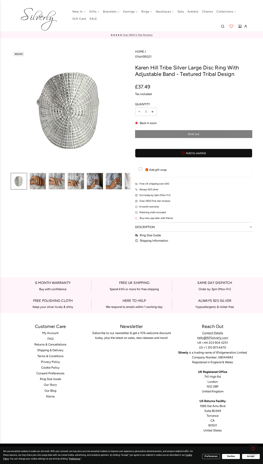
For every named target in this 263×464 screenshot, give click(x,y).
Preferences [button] (74, 459)
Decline (231, 456)
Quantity (142, 104)
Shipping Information (154, 240)
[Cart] (240, 26)
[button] (13, 110)
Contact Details (212, 333)
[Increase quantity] (152, 112)
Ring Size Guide (150, 235)
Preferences (211, 456)
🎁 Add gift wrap (156, 169)
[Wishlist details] (231, 26)
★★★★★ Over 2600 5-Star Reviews (132, 35)
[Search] (223, 26)
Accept (251, 456)
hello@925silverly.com (212, 338)
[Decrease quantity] (139, 112)
